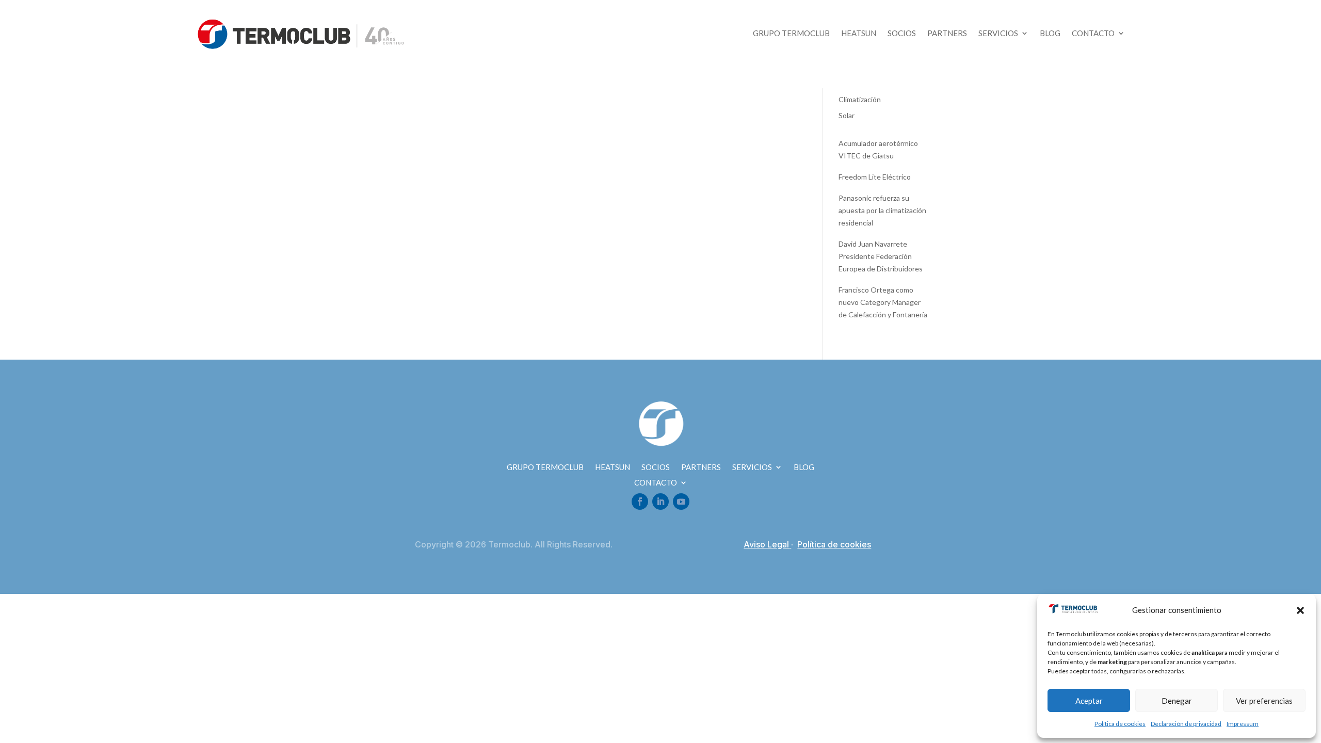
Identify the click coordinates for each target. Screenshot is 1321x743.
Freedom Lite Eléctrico (875, 176)
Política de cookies (1120, 724)
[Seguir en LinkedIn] (660, 501)
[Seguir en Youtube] (681, 501)
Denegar (1177, 700)
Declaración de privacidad (1186, 724)
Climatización (860, 99)
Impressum (1243, 724)
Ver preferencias (1264, 700)
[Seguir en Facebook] (640, 501)
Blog (1050, 33)
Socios (902, 33)
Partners (947, 33)
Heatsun (858, 33)
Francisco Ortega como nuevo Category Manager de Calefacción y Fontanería (883, 302)
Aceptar (1089, 700)
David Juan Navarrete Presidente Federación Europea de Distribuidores (881, 256)
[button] (1300, 610)
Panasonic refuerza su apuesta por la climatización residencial (882, 210)
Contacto (1093, 33)
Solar (847, 115)
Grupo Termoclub (791, 33)
